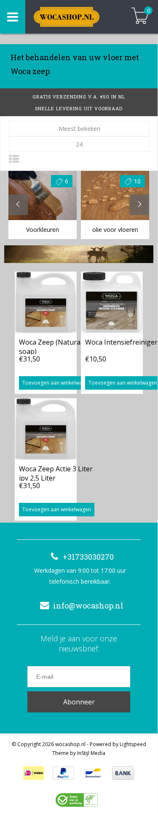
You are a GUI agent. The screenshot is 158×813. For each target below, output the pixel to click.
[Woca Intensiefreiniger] (112, 302)
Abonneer (79, 702)
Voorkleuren (42, 230)
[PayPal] (63, 773)
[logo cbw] (77, 800)
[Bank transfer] (123, 773)
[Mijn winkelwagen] (140, 16)
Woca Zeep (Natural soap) (50, 345)
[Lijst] (14, 159)
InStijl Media (91, 753)
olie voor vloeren (115, 230)
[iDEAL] (33, 773)
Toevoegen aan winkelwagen (56, 382)
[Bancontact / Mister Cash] (93, 773)
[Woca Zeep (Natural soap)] (46, 302)
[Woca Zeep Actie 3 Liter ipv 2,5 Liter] (46, 429)
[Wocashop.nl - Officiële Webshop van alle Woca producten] (73, 16)
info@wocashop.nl (88, 605)
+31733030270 (88, 557)
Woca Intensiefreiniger (121, 342)
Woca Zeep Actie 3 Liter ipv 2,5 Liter (56, 472)
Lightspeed (133, 744)
